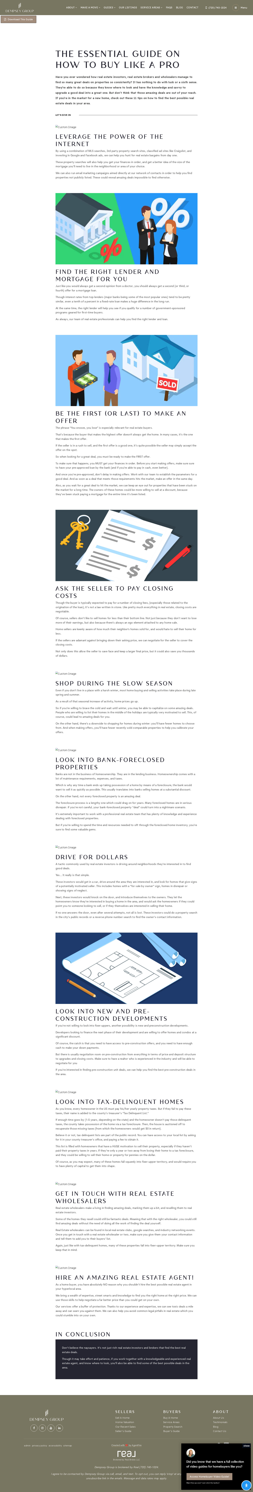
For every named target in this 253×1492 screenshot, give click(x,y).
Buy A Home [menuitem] (170, 1417)
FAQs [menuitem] (169, 7)
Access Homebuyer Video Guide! (209, 1476)
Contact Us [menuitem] (219, 1431)
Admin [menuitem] (27, 1445)
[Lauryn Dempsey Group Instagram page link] (42, 1428)
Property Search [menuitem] (172, 1426)
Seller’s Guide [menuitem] (123, 1431)
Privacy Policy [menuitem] (39, 1445)
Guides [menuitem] (109, 7)
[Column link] (126, 1466)
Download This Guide (20, 19)
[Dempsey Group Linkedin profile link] (59, 1428)
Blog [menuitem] (179, 7)
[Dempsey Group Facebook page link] (33, 1428)
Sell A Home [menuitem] (122, 1417)
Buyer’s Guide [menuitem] (171, 1431)
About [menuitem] (70, 7)
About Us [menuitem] (218, 1417)
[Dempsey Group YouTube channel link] (50, 1428)
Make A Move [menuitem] (90, 7)
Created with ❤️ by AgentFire (126, 1445)
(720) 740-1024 (217, 7)
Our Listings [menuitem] (128, 7)
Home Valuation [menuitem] (124, 1422)
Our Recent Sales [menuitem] (125, 1426)
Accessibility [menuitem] (55, 1445)
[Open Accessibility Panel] (246, 1485)
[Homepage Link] (20, 7)
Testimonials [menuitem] (220, 1422)
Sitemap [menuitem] (67, 1445)
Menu (244, 7)
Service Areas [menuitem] (151, 7)
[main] (126, 697)
